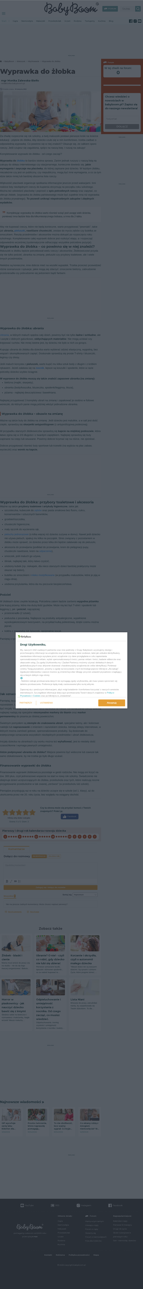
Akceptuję (112, 703)
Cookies (36, 696)
